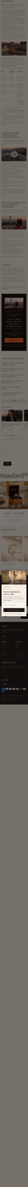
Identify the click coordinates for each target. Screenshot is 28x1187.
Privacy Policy (19, 614)
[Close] (24, 573)
